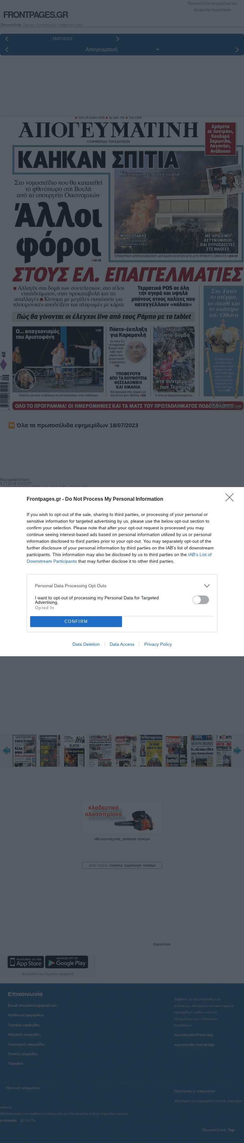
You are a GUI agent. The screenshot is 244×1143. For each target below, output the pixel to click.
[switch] (201, 600)
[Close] (232, 499)
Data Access (122, 644)
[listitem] (122, 585)
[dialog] (122, 571)
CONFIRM (76, 621)
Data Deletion (86, 644)
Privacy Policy (158, 644)
